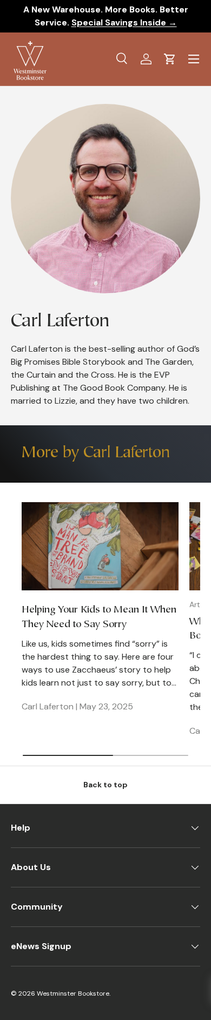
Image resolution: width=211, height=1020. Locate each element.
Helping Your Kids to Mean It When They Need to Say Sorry (99, 617)
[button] (170, 59)
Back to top (105, 784)
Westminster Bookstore (73, 993)
